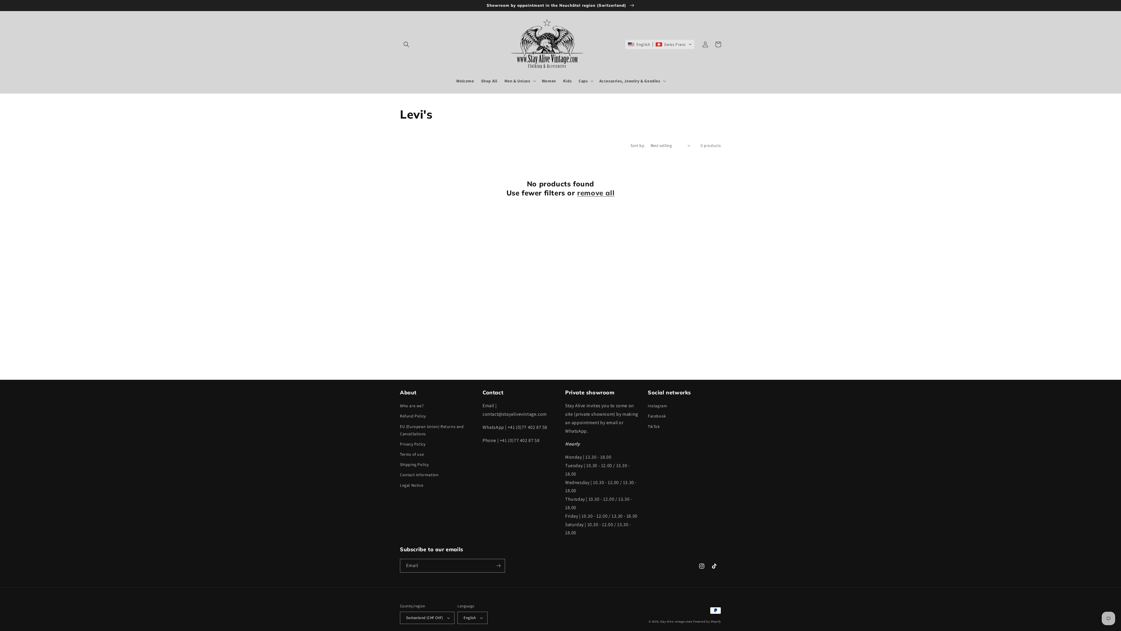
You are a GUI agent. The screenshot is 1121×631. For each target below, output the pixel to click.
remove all (596, 192)
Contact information (419, 474)
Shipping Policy (414, 464)
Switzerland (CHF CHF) (424, 617)
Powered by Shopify (707, 621)
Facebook (657, 416)
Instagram (657, 405)
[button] (406, 44)
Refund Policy (413, 416)
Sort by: (638, 145)
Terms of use (412, 454)
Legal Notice (411, 485)
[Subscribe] (498, 566)
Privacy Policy (412, 444)
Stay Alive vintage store (676, 621)
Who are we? (412, 405)
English (470, 617)
